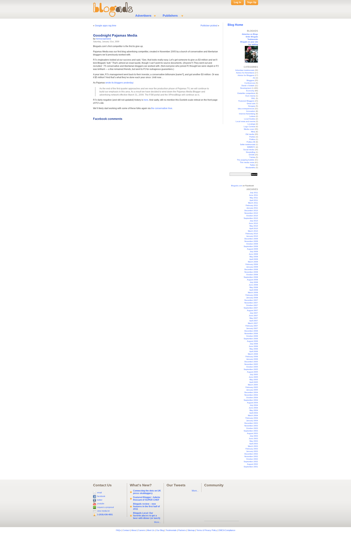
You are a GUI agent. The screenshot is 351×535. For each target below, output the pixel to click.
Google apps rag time (105, 25)
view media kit (103, 511)
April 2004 (253, 413)
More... (157, 522)
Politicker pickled (209, 25)
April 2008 (253, 290)
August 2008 (252, 280)
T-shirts (252, 157)
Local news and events (245, 121)
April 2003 (253, 444)
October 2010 (252, 216)
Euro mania (250, 96)
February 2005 (252, 387)
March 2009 (253, 262)
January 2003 (252, 451)
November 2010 (251, 213)
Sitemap (191, 530)
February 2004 (252, 418)
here (146, 100)
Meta (253, 132)
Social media (248, 150)
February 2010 (252, 234)
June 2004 (253, 408)
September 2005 (251, 369)
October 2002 (252, 459)
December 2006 (251, 331)
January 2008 (252, 298)
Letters (252, 116)
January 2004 (252, 421)
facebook (101, 496)
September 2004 (251, 400)
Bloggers (250, 80)
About (133, 530)
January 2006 (252, 359)
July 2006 (254, 344)
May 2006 (254, 349)
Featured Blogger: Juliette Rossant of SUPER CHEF (146, 498)
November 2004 (251, 395)
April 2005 (253, 382)
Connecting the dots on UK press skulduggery (147, 492)
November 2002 (251, 456)
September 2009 (251, 246)
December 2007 (251, 300)
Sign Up (251, 2)
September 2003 (251, 431)
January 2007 (252, 328)
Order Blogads (252, 37)
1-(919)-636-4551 (105, 514)
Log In (237, 2)
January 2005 (252, 390)
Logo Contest (249, 127)
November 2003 (251, 426)
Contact (126, 530)
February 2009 (252, 264)
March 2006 (253, 354)
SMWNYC (251, 147)
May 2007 (254, 318)
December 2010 (251, 210)
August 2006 (252, 341)
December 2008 (251, 269)
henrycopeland (103, 39)
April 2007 (253, 321)
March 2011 (253, 203)
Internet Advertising (247, 114)
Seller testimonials (247, 144)
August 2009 (252, 249)
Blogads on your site (249, 42)
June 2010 (253, 223)
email (99, 492)
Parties (252, 137)
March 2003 (253, 446)
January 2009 (252, 267)
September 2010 (251, 218)
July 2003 (254, 436)
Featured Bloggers (246, 101)
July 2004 (254, 405)
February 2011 (252, 205)
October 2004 (252, 397)
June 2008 (253, 285)
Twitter (252, 165)
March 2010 (253, 231)
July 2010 (254, 221)
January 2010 (252, 236)
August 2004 (252, 403)
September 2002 (251, 462)
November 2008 (251, 272)
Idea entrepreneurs (246, 109)
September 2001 (251, 467)
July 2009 (254, 251)
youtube (100, 503)
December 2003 (251, 423)
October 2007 (252, 305)
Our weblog (253, 44)
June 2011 (253, 195)
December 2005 (251, 362)
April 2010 (253, 228)
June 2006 (253, 346)
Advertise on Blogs (250, 34)
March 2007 (253, 323)
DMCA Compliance (227, 530)
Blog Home (235, 24)
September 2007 (251, 308)
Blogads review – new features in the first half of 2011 (146, 506)
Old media (250, 134)
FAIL (253, 98)
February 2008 (252, 295)
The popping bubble (245, 160)
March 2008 (253, 292)
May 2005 (254, 380)
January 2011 (252, 208)
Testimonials (253, 39)
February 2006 (252, 357)
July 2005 (254, 374)
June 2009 (253, 254)
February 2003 (252, 449)
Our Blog (160, 530)
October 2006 (252, 336)
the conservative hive (161, 108)
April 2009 (253, 259)
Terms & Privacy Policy (206, 530)
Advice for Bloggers (246, 75)
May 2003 (254, 441)
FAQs (118, 530)
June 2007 (253, 316)
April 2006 (253, 351)
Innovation (250, 111)
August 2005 (252, 372)
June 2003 (253, 438)
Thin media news (247, 162)
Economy (250, 91)
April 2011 (254, 200)
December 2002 (251, 454)
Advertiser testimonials (244, 70)
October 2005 (252, 367)
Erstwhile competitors (246, 93)
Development (245, 88)
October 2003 (252, 428)
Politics (252, 139)
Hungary (251, 106)
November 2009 (251, 241)
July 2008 (254, 282)
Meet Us (150, 530)
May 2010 (254, 226)
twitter (99, 500)
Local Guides (249, 119)
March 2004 (253, 415)
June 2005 (253, 377)
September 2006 (251, 339)
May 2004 (254, 410)
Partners (182, 530)
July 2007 (254, 313)
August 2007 (252, 310)
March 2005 (253, 385)
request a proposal (105, 507)
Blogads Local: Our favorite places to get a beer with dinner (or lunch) (146, 515)
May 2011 (254, 198)
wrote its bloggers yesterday (119, 82)
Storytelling (250, 152)
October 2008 (252, 275)
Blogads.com (236, 186)
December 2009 (251, 239)
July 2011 (254, 193)
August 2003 (252, 433)
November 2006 (251, 333)
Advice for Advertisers (245, 73)
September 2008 (251, 277)
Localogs (251, 124)
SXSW (251, 155)
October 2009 (252, 244)
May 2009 (254, 257)
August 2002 (252, 464)
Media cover (249, 129)
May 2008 (254, 287)
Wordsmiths (250, 168)
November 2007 (251, 303)
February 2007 (252, 326)
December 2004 (251, 392)
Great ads (251, 103)
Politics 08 (251, 142)
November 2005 (251, 364)
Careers (141, 530)
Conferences (249, 83)
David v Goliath (247, 86)
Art (254, 78)
